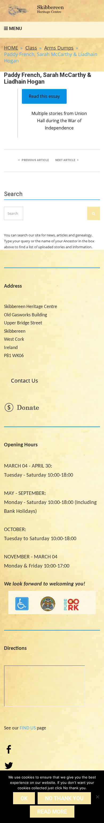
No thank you (64, 798)
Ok (24, 798)
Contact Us (24, 380)
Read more (52, 812)
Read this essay (44, 96)
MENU (15, 28)
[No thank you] (97, 796)
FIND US (28, 728)
